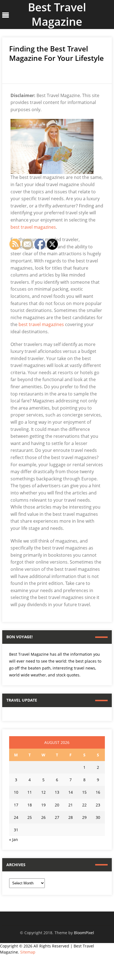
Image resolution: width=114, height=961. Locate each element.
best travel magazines (33, 227)
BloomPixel (84, 932)
